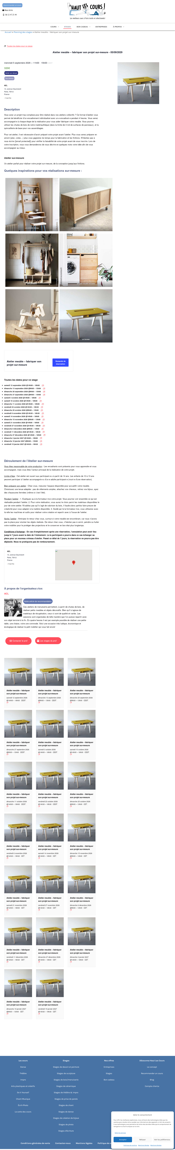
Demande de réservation (60, 362)
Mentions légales (143, 1145)
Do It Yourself (23, 1092)
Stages (67, 27)
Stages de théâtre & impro (66, 1092)
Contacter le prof (19, 640)
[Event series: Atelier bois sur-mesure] (43, 385)
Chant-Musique (23, 1099)
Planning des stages (23, 32)
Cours (53, 27)
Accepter (122, 1140)
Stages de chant (66, 1105)
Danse (23, 1067)
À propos (117, 27)
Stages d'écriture (66, 1131)
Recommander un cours (12, 5)
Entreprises (101, 27)
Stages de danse (66, 1111)
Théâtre (23, 1073)
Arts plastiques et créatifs (23, 1086)
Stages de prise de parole (66, 1099)
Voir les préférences (162, 1140)
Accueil (8, 32)
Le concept (152, 1067)
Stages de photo (66, 1124)
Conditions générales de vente (35, 1143)
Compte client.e (152, 1086)
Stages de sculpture (66, 1073)
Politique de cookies (130, 1145)
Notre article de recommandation (38, 601)
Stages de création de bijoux (66, 1118)
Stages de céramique (66, 1086)
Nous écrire (9, 10)
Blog (152, 1079)
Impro (23, 1079)
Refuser (142, 1140)
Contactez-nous (63, 1143)
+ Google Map (7, 98)
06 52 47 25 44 (11, 14)
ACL (6, 85)
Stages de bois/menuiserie (66, 1079)
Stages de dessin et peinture (66, 1067)
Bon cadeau (82, 27)
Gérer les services (120, 1133)
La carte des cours (23, 1111)
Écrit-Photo (23, 1105)
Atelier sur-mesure (11, 73)
